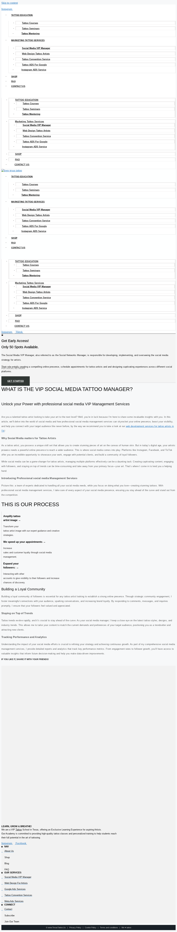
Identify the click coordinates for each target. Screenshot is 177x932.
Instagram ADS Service (33, 69)
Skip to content (9, 2)
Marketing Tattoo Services (28, 40)
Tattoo (19, 829)
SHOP (14, 76)
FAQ (13, 81)
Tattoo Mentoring (30, 33)
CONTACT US (18, 86)
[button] (88, 91)
